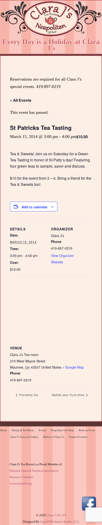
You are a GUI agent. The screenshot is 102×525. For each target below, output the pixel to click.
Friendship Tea (28, 395)
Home (3, 430)
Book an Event (87, 430)
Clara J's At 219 (56, 515)
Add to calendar (34, 207)
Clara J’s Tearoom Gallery (24, 436)
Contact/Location (78, 436)
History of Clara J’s (53, 436)
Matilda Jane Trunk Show (68, 395)
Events (42, 430)
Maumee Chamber (21, 477)
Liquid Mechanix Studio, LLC (59, 521)
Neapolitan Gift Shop (62, 430)
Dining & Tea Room (23, 430)
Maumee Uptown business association (33, 470)
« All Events (20, 100)
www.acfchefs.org (20, 483)
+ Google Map (73, 367)
